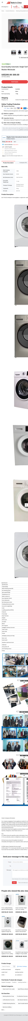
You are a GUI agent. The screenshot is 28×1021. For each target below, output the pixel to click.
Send (14, 882)
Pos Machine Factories (22, 996)
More (2, 1010)
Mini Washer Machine (22, 1000)
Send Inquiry (14, 81)
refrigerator (17, 969)
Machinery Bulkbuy (7, 1007)
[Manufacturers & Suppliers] (14, 2)
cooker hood (4, 972)
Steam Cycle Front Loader (9, 989)
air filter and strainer (6, 969)
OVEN (2, 975)
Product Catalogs (22, 966)
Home (2, 10)
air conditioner (18, 975)
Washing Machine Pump (8, 996)
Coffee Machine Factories (8, 1000)
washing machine (19, 972)
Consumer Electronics (10, 10)
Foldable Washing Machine (9, 1003)
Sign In (3, 155)
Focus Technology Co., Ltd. (18, 1015)
